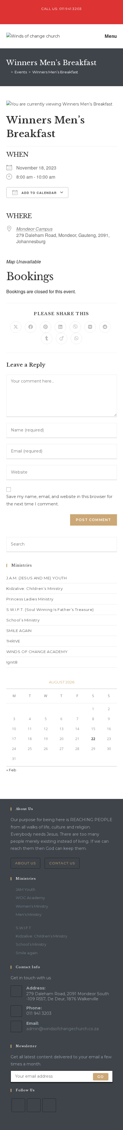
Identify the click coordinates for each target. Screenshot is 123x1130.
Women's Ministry (32, 906)
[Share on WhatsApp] (76, 338)
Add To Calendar (38, 193)
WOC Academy (30, 897)
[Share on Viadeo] (61, 338)
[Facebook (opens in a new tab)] (62, 14)
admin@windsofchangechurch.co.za (62, 1028)
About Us (25, 863)
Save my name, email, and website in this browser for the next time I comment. (59, 500)
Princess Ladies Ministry (29, 599)
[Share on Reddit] (105, 327)
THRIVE (13, 641)
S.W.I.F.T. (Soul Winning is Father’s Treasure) (50, 609)
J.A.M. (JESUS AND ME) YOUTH (36, 578)
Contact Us (62, 863)
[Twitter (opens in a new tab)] (56, 14)
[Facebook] (34, 1105)
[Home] (7, 72)
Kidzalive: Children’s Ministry (34, 588)
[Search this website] (61, 544)
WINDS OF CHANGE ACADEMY (37, 651)
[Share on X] (15, 327)
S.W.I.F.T (23, 928)
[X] (18, 1105)
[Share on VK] (90, 327)
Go (100, 1077)
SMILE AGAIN (19, 630)
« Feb (11, 770)
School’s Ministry (23, 620)
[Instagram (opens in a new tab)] (68, 14)
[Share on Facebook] (30, 327)
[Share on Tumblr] (46, 338)
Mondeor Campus (34, 229)
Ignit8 (12, 662)
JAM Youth (25, 889)
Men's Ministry (28, 914)
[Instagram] (49, 1105)
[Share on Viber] (75, 327)
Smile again (26, 953)
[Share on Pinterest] (45, 327)
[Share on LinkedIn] (60, 327)
